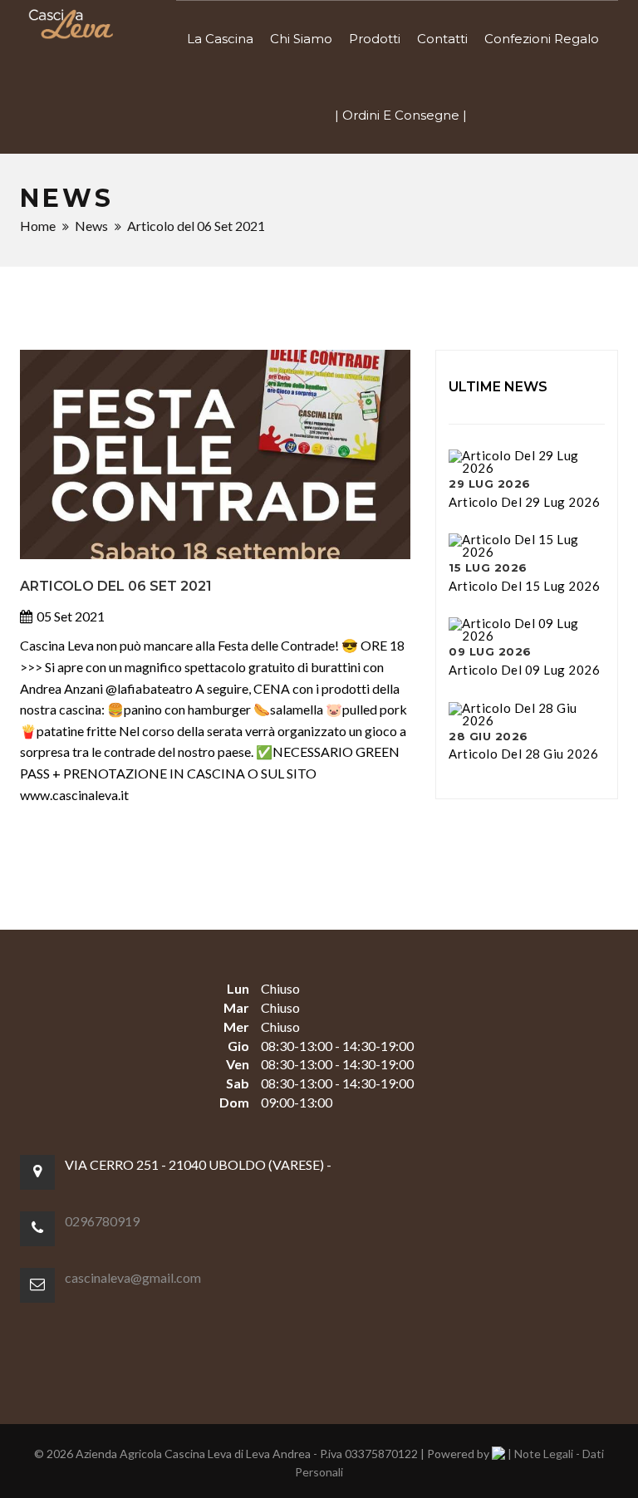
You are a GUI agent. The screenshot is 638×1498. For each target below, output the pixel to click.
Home (38, 225)
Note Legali (543, 1453)
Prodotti (374, 39)
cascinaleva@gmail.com (133, 1277)
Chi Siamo (301, 39)
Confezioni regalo (541, 39)
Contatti (442, 39)
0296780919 (102, 1221)
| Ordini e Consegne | (401, 115)
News (91, 225)
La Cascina (220, 39)
